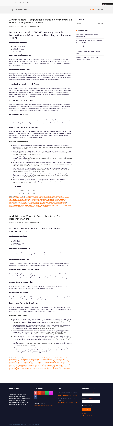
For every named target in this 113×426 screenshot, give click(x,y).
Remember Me (87, 405)
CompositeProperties (63, 197)
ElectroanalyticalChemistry (60, 199)
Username (88, 392)
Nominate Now (61, 3)
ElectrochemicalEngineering (37, 200)
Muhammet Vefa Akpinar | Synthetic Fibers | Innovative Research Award (88, 58)
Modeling (31, 365)
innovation (47, 364)
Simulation (40, 368)
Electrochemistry (49, 200)
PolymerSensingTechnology (52, 367)
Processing (20, 368)
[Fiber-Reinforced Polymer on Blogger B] (39, 393)
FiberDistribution (13, 203)
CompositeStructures (15, 199)
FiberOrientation (23, 203)
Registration (72, 3)
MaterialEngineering (14, 205)
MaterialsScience (13, 365)
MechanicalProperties (26, 205)
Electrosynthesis (35, 202)
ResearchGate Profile (18, 49)
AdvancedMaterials (32, 358)
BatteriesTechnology (32, 196)
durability (50, 359)
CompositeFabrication (25, 197)
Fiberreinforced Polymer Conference (43, 405)
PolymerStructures (66, 367)
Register (84, 413)
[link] (34, 322)
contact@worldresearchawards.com (67, 402)
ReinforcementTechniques (16, 206)
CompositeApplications (55, 196)
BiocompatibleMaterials (55, 358)
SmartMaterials (48, 368)
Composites (23, 359)
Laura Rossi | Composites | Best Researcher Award (88, 52)
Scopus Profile (16, 241)
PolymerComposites (38, 205)
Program (81, 3)
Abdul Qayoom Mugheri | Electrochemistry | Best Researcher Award (35, 217)
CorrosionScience (47, 199)
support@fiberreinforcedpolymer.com (68, 395)
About (91, 3)
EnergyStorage (44, 202)
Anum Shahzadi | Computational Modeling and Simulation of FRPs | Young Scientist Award (40, 21)
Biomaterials (66, 358)
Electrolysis (12, 202)
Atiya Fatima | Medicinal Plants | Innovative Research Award (88, 35)
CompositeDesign (14, 197)
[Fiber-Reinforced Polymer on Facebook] (35, 397)
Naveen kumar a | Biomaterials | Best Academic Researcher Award (89, 41)
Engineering (63, 362)
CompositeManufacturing (39, 197)
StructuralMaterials (29, 206)
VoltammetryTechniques (41, 206)
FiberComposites (61, 202)
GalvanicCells (49, 203)
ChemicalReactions (44, 196)
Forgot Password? (87, 415)
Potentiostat (47, 205)
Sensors (35, 368)
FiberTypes (42, 203)
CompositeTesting (26, 199)
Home (52, 3)
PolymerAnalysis (48, 365)
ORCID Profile (16, 48)
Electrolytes (19, 202)
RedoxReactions (56, 205)
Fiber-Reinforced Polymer (20, 2)
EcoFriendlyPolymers (59, 359)
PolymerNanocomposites (28, 367)
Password (87, 398)
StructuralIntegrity (57, 368)
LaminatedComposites (60, 203)
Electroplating (26, 202)
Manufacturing (54, 364)
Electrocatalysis (13, 200)
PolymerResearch (40, 367)
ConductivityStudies (37, 199)
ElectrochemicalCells (23, 200)
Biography (17, 196)
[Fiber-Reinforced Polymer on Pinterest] (35, 393)
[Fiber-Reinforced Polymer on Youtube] (43, 393)
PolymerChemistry (58, 365)
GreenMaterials (39, 364)
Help (99, 3)
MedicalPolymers (23, 365)
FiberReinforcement (33, 203)
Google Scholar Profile (19, 46)
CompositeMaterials (51, 197)
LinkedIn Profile (17, 51)
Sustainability (66, 368)
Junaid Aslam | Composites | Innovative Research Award (89, 47)
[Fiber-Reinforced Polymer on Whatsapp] (47, 393)
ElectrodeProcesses (60, 200)
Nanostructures (38, 365)
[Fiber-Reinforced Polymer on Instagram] (51, 393)
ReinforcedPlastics (66, 205)
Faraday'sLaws (53, 202)
